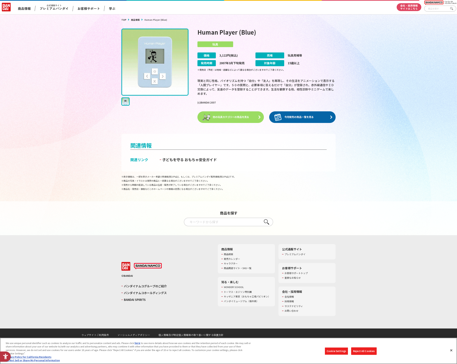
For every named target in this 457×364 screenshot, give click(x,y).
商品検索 (228, 254)
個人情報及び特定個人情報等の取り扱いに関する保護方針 (191, 335)
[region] (228, 351)
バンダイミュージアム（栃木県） (241, 301)
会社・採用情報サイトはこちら (409, 7)
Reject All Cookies (364, 351)
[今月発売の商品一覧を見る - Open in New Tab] (302, 117)
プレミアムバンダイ (295, 254)
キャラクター (231, 263)
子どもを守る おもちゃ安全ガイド (189, 159)
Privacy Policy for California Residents (28, 357)
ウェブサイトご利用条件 (95, 335)
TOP (123, 19)
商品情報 (135, 19)
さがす (453, 8)
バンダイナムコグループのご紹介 (145, 286)
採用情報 (289, 301)
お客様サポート (88, 8)
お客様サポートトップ (296, 273)
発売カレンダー (232, 259)
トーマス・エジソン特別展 (238, 292)
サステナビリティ (294, 306)
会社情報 (289, 296)
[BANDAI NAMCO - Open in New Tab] (148, 266)
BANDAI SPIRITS (135, 300)
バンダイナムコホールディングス (145, 293)
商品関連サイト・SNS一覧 (238, 268)
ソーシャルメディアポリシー (133, 335)
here (137, 343)
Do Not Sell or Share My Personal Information (33, 360)
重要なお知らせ (293, 277)
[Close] (451, 350)
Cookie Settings (336, 351)
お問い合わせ (291, 310)
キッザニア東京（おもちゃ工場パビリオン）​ (247, 296)
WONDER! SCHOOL (234, 287)
